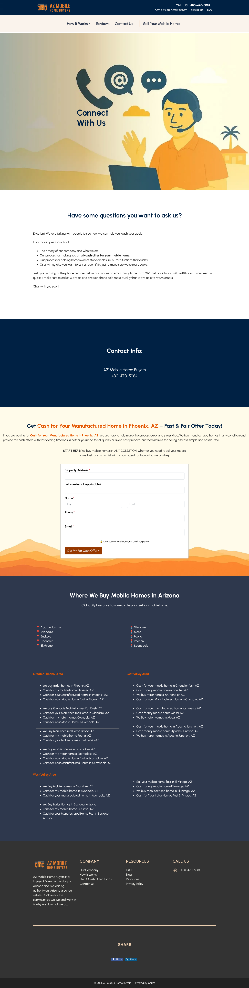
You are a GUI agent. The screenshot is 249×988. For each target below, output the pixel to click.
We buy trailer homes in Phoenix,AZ (66, 685)
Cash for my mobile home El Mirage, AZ (162, 786)
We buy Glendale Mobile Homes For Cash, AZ (72, 708)
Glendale (140, 627)
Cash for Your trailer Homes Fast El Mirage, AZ (166, 795)
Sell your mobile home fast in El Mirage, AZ (164, 782)
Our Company (89, 870)
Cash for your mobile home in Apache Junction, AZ (169, 726)
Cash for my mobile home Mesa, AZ (160, 713)
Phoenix (139, 641)
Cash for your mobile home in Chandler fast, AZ (167, 685)
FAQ (209, 10)
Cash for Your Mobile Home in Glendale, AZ (71, 722)
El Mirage (46, 645)
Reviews (102, 23)
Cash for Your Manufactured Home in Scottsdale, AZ (77, 763)
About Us (197, 10)
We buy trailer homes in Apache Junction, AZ (165, 735)
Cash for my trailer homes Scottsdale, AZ (70, 754)
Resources (132, 879)
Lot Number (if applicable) (83, 484)
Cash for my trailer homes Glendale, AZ (69, 717)
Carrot (151, 982)
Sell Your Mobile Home (161, 23)
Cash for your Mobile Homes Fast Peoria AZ (71, 740)
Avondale (46, 632)
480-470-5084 (200, 5)
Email (69, 526)
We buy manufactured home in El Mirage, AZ (165, 791)
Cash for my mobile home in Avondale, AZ (71, 791)
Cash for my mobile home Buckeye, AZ (68, 809)
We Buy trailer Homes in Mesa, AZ (158, 717)
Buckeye (45, 636)
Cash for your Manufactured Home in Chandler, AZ (169, 699)
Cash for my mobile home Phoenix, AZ (68, 690)
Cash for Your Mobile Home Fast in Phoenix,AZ (73, 699)
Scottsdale (141, 645)
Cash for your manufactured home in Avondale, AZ (76, 795)
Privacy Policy (134, 884)
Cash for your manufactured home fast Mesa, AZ (168, 708)
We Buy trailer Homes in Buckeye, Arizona (69, 804)
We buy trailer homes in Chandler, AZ (160, 695)
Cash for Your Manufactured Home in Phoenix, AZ (75, 695)
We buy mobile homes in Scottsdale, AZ (69, 749)
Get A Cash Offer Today (171, 10)
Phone (70, 512)
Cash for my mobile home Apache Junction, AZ (167, 731)
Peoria (138, 636)
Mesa (137, 632)
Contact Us (124, 23)
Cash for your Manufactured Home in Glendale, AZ (76, 713)
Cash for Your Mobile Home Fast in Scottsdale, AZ (75, 758)
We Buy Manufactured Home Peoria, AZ (68, 731)
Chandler (46, 641)
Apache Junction (51, 627)
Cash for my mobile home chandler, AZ (162, 690)
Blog (129, 874)
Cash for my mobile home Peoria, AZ (67, 735)
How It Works (77, 23)
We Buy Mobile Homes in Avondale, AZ (68, 786)
